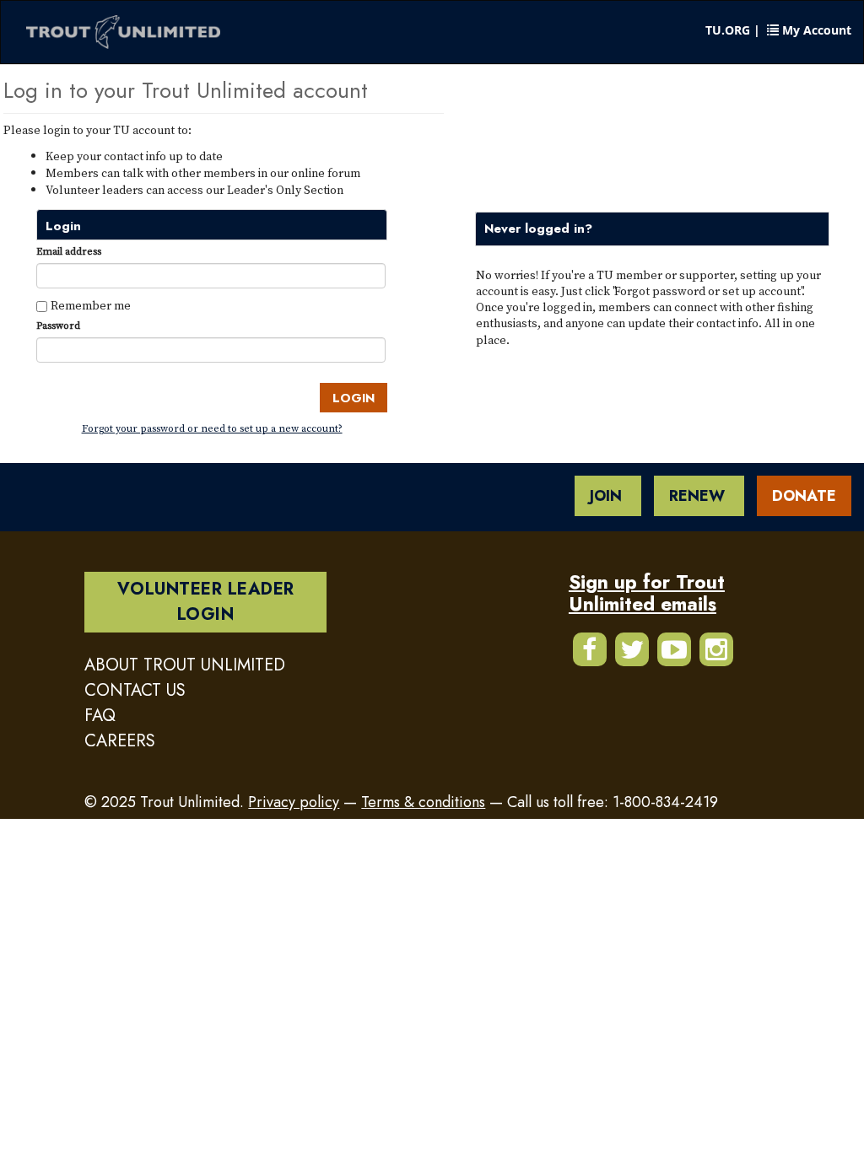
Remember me (91, 305)
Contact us (135, 690)
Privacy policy (293, 802)
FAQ (100, 715)
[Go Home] (123, 32)
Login (353, 398)
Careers (119, 741)
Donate (804, 496)
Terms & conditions (423, 802)
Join (608, 496)
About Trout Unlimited (184, 665)
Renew (699, 496)
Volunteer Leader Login (205, 602)
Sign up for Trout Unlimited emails (647, 592)
